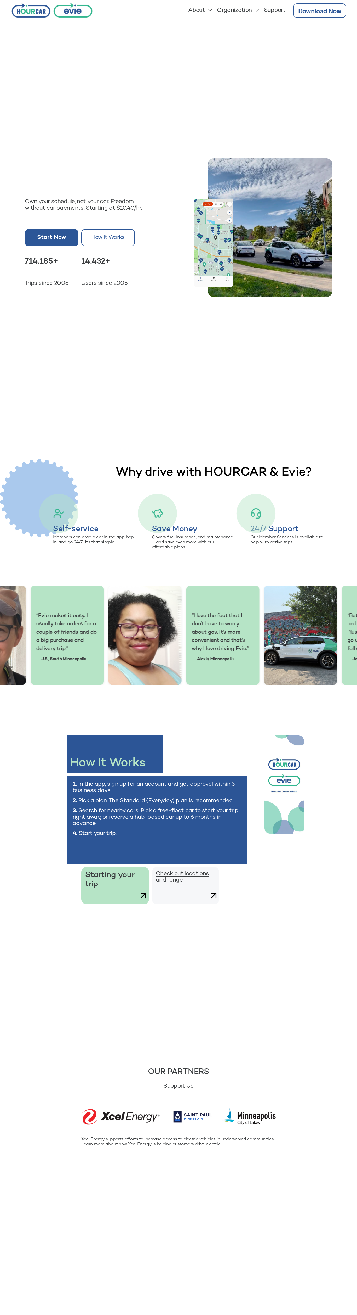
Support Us (178, 1086)
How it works (108, 238)
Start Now (51, 238)
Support (274, 10)
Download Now (319, 10)
